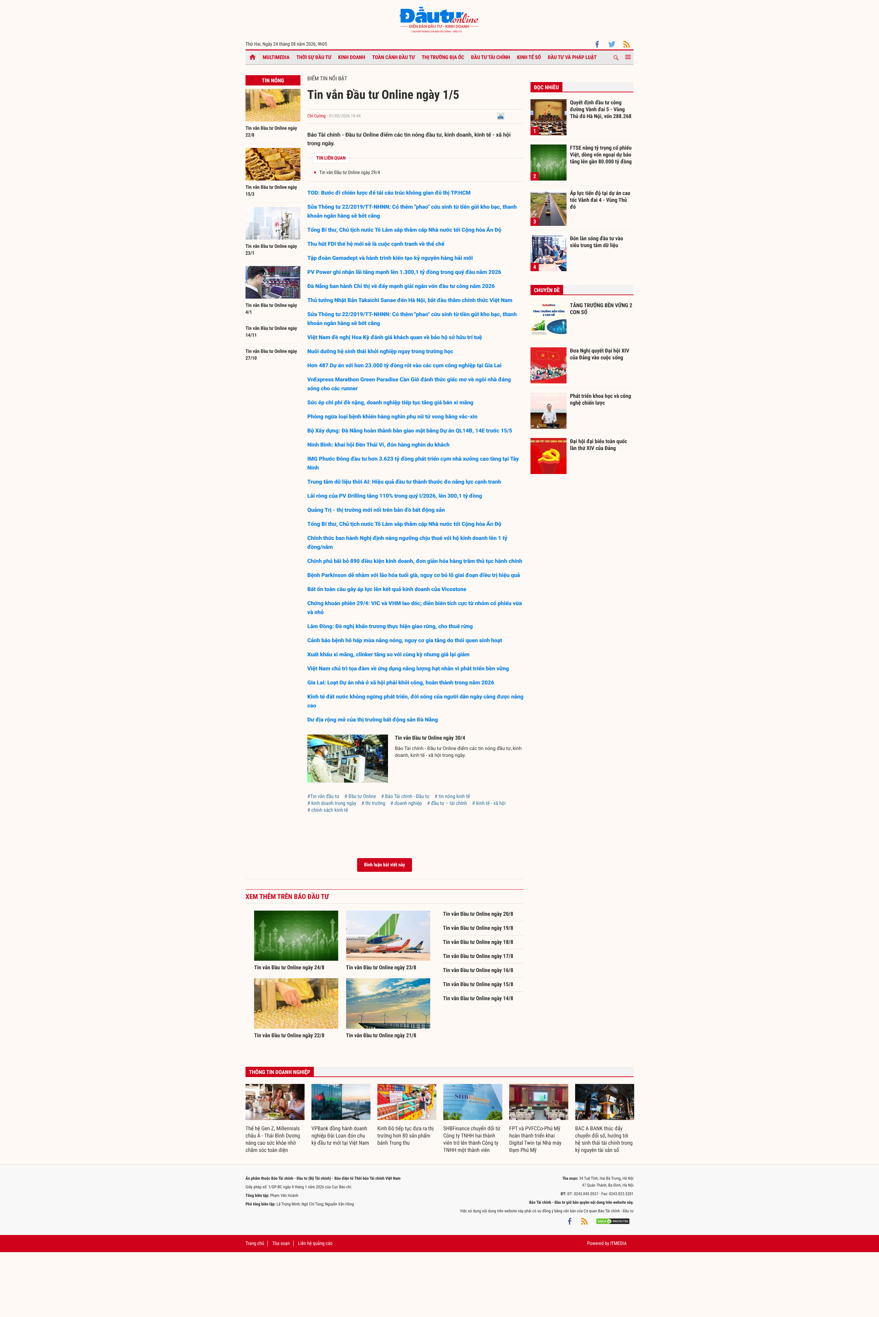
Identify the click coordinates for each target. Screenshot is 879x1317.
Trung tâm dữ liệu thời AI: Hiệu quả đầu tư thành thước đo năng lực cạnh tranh (404, 481)
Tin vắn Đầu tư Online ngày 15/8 (478, 984)
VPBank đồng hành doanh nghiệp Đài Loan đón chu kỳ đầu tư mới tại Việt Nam (340, 1135)
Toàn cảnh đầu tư (393, 57)
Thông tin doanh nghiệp (279, 1072)
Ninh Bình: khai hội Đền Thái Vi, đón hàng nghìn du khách (378, 444)
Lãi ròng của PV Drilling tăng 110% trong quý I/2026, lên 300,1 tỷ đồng (394, 496)
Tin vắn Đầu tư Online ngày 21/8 (381, 1035)
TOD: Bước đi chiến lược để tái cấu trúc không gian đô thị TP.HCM (389, 192)
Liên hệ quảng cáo (315, 1243)
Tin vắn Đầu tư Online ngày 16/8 (478, 970)
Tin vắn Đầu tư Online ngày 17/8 (478, 956)
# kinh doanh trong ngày (331, 803)
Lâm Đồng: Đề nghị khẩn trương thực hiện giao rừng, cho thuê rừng (390, 626)
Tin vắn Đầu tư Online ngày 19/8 (478, 928)
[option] (275, 1119)
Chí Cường (316, 116)
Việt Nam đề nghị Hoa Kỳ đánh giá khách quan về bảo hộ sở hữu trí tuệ (394, 337)
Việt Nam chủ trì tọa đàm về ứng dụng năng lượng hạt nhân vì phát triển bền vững (408, 668)
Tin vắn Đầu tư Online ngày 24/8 (289, 967)
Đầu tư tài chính (490, 57)
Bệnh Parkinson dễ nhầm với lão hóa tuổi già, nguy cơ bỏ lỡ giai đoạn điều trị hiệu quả (413, 575)
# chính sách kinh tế (327, 810)
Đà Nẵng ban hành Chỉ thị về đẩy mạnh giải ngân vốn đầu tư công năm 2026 (401, 286)
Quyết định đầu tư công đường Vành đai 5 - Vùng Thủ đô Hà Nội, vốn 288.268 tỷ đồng (600, 109)
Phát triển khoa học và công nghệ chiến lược (600, 399)
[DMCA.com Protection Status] (613, 1221)
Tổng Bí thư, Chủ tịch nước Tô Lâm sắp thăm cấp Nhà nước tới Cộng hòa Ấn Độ (404, 230)
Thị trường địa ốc (443, 57)
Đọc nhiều (546, 87)
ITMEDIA (618, 1243)
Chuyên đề (547, 290)
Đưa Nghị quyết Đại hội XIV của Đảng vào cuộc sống (599, 354)
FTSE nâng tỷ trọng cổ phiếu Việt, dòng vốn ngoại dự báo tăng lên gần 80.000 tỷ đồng (601, 154)
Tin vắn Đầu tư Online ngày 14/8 (478, 998)
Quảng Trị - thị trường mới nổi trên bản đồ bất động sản (376, 510)
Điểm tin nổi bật (327, 78)
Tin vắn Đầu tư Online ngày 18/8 (478, 942)
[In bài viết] (500, 116)
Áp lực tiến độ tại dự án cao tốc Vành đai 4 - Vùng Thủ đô (600, 200)
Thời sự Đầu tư (313, 57)
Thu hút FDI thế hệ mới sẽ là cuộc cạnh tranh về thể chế (376, 244)
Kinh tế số (529, 57)
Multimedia (276, 57)
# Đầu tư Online (360, 796)
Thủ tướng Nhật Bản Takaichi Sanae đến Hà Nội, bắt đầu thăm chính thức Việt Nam (409, 300)
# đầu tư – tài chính (447, 803)
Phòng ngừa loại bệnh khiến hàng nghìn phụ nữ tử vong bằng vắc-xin (392, 416)
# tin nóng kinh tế (452, 796)
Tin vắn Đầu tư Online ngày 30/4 (430, 738)
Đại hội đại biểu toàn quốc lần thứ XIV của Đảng (598, 444)
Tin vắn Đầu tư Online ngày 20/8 (478, 914)
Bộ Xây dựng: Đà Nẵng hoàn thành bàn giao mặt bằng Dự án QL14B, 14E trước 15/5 (409, 430)
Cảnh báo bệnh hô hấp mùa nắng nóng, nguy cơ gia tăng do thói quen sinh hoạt (404, 640)
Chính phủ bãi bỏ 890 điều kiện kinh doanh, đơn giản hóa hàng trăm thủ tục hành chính (414, 561)
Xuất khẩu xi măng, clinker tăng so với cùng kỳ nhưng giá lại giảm (388, 654)
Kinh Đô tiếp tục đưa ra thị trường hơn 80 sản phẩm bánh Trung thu (405, 1135)
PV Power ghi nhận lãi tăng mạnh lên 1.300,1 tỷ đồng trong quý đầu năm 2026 (404, 272)
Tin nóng (273, 80)
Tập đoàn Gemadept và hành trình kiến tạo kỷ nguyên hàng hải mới (390, 258)
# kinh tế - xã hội (488, 803)
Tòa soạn (280, 1243)
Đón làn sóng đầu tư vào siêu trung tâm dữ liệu (596, 242)
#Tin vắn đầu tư (323, 796)
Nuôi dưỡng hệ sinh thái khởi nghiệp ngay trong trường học (380, 351)
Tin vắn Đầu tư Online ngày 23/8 (381, 967)
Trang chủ (255, 1243)
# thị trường (373, 803)
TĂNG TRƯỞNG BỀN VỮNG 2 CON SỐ (601, 308)
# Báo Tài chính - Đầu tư (405, 796)
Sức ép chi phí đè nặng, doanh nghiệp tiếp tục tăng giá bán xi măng (390, 402)
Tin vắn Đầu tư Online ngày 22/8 (289, 1035)
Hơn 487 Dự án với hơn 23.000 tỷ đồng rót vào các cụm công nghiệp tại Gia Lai (404, 365)
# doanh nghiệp (406, 803)
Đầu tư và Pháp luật (572, 57)
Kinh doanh (351, 57)
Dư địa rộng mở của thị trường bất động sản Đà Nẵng (372, 719)
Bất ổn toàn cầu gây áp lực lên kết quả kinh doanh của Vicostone (386, 589)
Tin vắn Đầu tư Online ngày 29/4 (349, 172)
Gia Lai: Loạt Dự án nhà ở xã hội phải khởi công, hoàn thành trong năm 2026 (400, 682)
